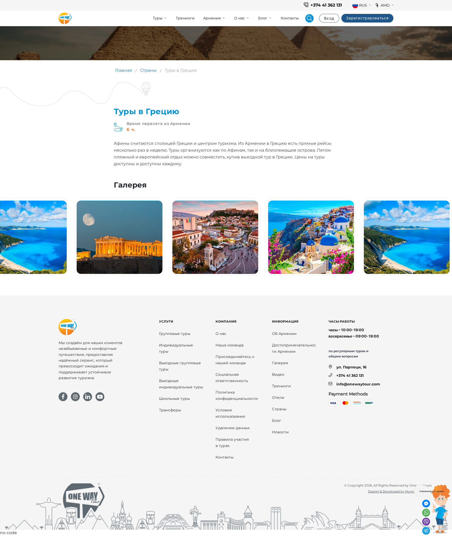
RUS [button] (363, 5)
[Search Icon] (309, 18)
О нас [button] (239, 18)
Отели (278, 397)
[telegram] (426, 531)
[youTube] (99, 396)
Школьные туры (174, 398)
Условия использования (230, 413)
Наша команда (230, 345)
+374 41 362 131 (326, 5)
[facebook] (63, 396)
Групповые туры (174, 333)
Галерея (280, 363)
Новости (280, 432)
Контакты (290, 18)
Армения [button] (212, 18)
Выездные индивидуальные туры (181, 383)
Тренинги (185, 18)
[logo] (65, 18)
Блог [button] (262, 18)
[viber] (426, 522)
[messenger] (426, 503)
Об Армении (284, 333)
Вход (329, 18)
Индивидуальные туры (176, 348)
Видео (278, 374)
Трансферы (170, 410)
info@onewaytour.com (358, 384)
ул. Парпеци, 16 (351, 367)
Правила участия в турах (232, 442)
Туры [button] (157, 18)
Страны (148, 70)
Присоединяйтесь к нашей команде (235, 359)
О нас (221, 333)
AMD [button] (385, 5)
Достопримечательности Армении (294, 348)
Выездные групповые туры (180, 366)
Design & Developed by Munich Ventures (400, 491)
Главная (123, 70)
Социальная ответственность (232, 377)
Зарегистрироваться (367, 18)
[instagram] (75, 396)
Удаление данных (233, 428)
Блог (276, 420)
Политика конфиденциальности (237, 395)
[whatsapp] (426, 513)
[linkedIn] (87, 396)
